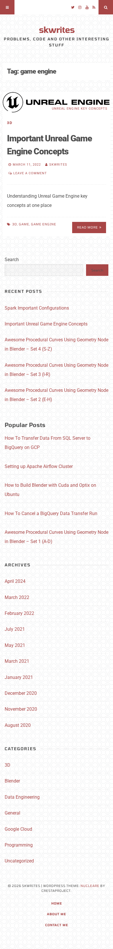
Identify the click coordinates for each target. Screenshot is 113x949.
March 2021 (17, 661)
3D (9, 123)
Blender (12, 781)
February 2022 (19, 613)
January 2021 (19, 677)
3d (14, 224)
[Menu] (7, 7)
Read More (87, 227)
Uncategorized (19, 861)
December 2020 (21, 693)
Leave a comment (30, 173)
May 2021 (15, 645)
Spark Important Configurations (37, 308)
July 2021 (15, 629)
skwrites (56, 29)
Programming (19, 845)
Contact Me (56, 925)
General (12, 813)
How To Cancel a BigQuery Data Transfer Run (51, 513)
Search (12, 259)
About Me (56, 914)
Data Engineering (22, 797)
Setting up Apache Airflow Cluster (39, 466)
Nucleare (90, 886)
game (24, 224)
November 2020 (21, 709)
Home (56, 903)
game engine (43, 224)
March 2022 (17, 597)
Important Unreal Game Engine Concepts (46, 324)
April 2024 (15, 581)
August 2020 (18, 725)
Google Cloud (18, 829)
